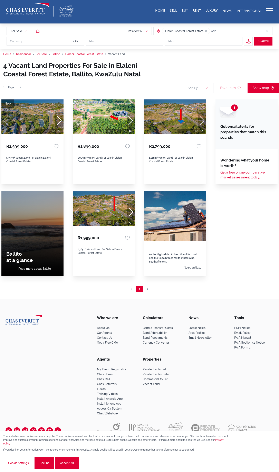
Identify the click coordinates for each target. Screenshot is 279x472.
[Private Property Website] (205, 428)
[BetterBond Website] (109, 428)
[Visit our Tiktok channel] (58, 430)
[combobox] (226, 31)
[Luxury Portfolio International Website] (144, 428)
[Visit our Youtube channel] (41, 430)
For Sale (41, 54)
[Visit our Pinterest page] (49, 430)
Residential (23, 54)
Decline (44, 463)
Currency (16, 41)
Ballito (56, 54)
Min (91, 41)
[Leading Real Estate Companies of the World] (66, 11)
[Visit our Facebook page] (9, 430)
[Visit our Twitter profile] (33, 430)
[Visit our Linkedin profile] (17, 430)
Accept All (67, 463)
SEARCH (263, 41)
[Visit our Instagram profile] (25, 430)
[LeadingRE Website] (175, 428)
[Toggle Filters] (248, 41)
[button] (206, 31)
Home (7, 54)
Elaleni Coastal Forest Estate (84, 54)
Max (171, 41)
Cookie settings (18, 463)
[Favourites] (56, 146)
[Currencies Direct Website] (242, 428)
